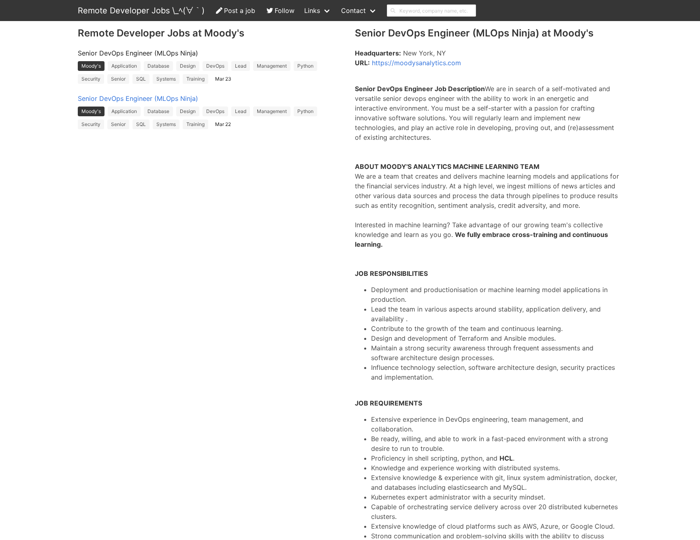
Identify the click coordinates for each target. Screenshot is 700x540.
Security (90, 79)
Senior (118, 79)
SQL (141, 79)
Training (195, 79)
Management (272, 66)
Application (124, 66)
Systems (166, 79)
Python (305, 66)
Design (188, 66)
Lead (240, 66)
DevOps (215, 66)
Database (158, 66)
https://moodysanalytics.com (416, 63)
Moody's (91, 66)
